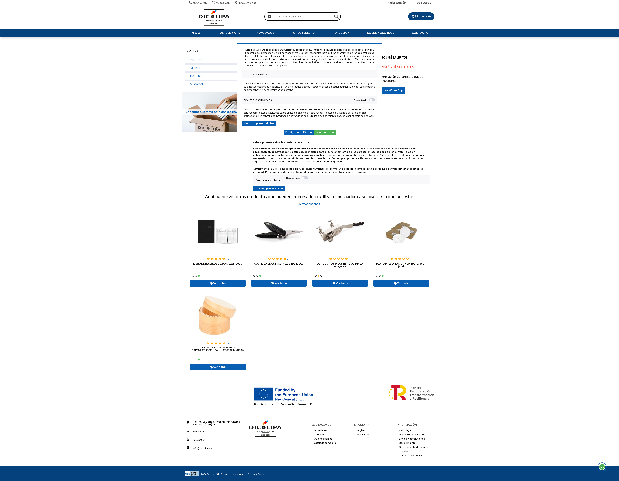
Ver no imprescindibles (259, 123)
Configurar (292, 132)
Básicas (307, 132)
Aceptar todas (325, 132)
